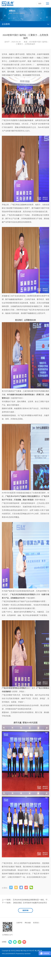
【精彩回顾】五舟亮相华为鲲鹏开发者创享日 (29, 903)
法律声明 (19, 923)
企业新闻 (6, 24)
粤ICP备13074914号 (27, 951)
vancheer (27, 954)
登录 (39, 3)
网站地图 (28, 923)
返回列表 (25, 910)
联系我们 (36, 923)
